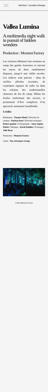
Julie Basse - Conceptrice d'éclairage (31, 5)
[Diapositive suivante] (40, 182)
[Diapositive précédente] (7, 182)
